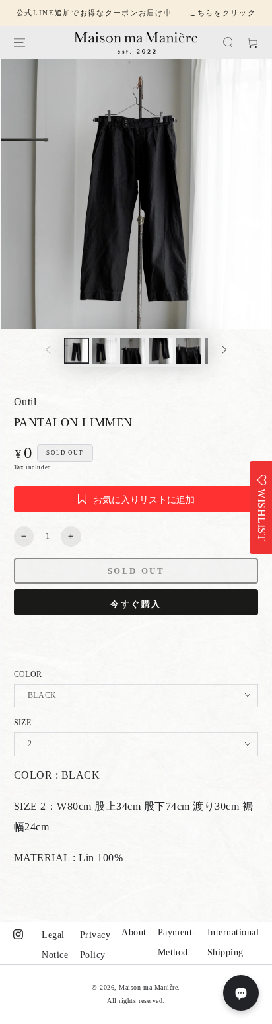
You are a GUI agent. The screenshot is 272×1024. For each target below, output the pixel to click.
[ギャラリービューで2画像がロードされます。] (104, 350)
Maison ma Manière (148, 987)
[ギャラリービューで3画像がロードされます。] (132, 350)
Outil (25, 401)
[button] (228, 42)
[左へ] (48, 350)
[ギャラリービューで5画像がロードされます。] (188, 350)
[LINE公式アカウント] (241, 993)
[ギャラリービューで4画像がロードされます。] (161, 350)
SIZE (22, 722)
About (134, 932)
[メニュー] (19, 42)
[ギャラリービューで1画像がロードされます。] (76, 350)
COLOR (28, 674)
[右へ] (224, 350)
